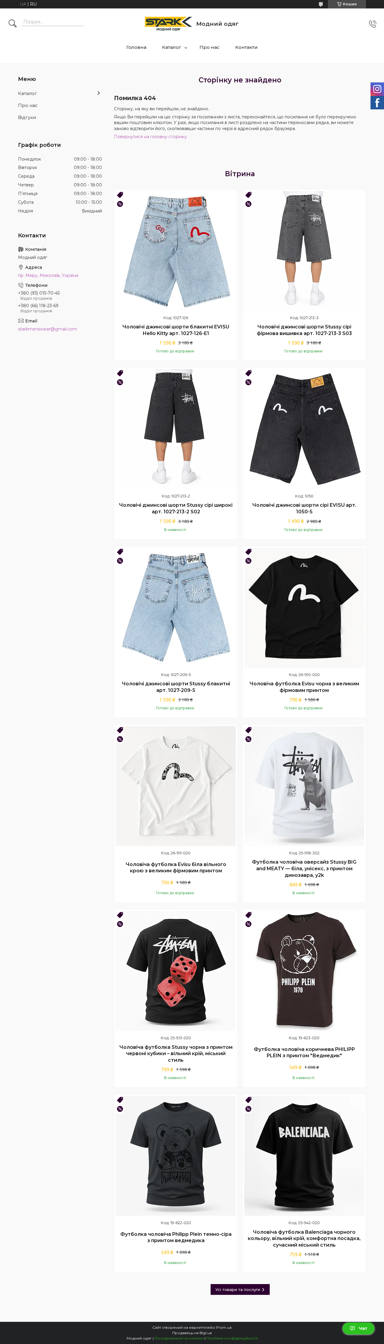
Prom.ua (224, 1327)
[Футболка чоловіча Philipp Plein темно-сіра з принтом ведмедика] (175, 1155)
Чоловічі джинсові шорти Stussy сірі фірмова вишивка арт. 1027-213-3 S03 (304, 330)
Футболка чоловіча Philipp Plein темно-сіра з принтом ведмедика (176, 1237)
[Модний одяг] (168, 24)
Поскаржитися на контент (179, 1338)
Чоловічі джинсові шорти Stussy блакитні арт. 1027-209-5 (176, 687)
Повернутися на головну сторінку (150, 136)
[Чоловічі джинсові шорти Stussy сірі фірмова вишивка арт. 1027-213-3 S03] (304, 250)
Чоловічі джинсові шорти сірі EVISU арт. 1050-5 (304, 508)
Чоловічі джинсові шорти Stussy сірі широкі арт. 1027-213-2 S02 (175, 508)
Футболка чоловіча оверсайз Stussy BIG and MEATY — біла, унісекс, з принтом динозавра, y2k (304, 868)
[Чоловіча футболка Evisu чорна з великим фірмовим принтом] (304, 607)
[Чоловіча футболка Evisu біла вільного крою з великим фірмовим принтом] (175, 786)
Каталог (171, 47)
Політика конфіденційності (232, 1338)
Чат (363, 1328)
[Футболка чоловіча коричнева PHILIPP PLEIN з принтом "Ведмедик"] (304, 970)
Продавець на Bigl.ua (192, 1333)
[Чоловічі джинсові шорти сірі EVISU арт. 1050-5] (304, 429)
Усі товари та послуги (237, 1289)
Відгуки (27, 117)
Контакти (246, 47)
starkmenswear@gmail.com (47, 329)
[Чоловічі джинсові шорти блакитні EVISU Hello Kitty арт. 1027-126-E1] (175, 250)
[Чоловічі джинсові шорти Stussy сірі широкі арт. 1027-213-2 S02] (175, 429)
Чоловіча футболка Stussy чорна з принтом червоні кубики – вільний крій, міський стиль (175, 1053)
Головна (136, 47)
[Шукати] (12, 24)
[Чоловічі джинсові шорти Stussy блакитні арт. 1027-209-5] (175, 607)
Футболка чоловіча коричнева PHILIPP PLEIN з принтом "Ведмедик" (304, 1052)
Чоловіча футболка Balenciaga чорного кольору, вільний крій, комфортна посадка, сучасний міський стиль (304, 1238)
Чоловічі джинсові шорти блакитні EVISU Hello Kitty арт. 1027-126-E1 (175, 330)
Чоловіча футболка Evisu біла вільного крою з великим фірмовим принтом (176, 868)
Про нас (210, 47)
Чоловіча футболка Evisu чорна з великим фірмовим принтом (304, 687)
